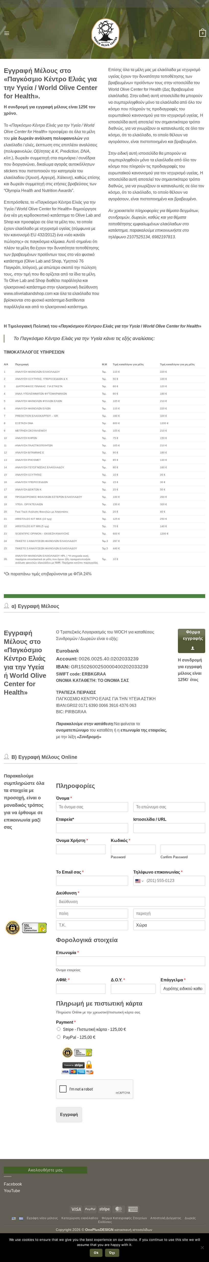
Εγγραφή (69, 1114)
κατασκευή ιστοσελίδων (133, 1230)
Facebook (13, 1184)
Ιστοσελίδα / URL (149, 819)
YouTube (12, 1191)
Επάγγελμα (173, 980)
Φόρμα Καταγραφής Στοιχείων (124, 1218)
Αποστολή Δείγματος (165, 1218)
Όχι (112, 1253)
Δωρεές (190, 1218)
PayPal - (79, 1037)
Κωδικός (120, 840)
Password (118, 857)
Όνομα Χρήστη (72, 840)
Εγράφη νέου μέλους (42, 1218)
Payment (66, 1022)
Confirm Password (174, 857)
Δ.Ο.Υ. (118, 980)
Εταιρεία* (65, 819)
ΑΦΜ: (63, 980)
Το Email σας (70, 872)
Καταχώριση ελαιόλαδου (79, 1218)
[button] (7, 33)
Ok (96, 1253)
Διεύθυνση (67, 893)
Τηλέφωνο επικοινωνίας (157, 872)
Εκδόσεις (105, 1222)
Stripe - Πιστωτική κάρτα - (94, 1029)
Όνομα (64, 798)
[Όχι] (202, 1249)
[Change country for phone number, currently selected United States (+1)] (139, 881)
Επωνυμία (67, 953)
